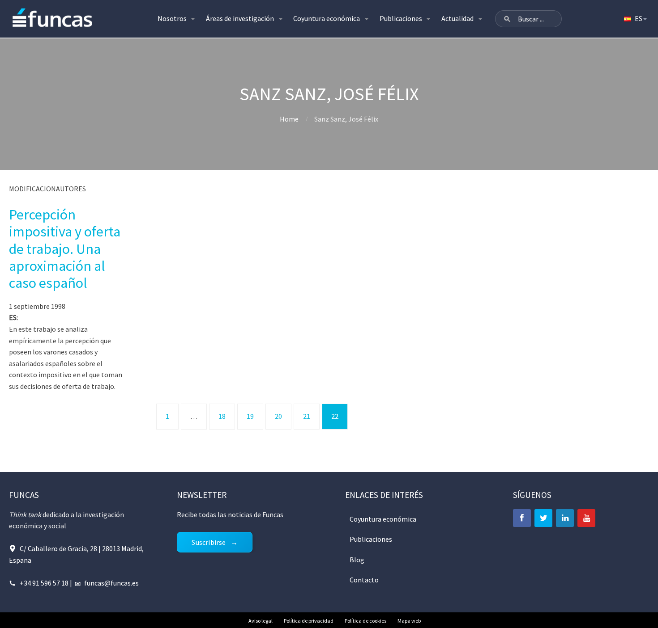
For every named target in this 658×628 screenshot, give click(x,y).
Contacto (364, 579)
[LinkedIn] (565, 518)
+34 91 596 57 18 (44, 582)
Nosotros (172, 18)
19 (250, 416)
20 (278, 416)
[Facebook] (522, 518)
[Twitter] (543, 518)
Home (289, 118)
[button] (507, 19)
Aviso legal (260, 620)
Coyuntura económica (326, 18)
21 (306, 416)
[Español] (634, 18)
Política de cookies (365, 620)
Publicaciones (401, 18)
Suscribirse (209, 542)
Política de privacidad (308, 620)
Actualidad (457, 18)
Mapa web (409, 620)
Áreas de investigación (240, 18)
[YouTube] (586, 518)
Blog (357, 559)
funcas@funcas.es (111, 582)
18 (222, 416)
